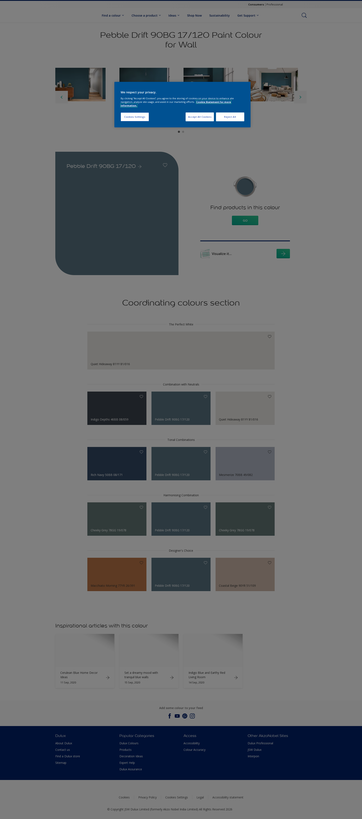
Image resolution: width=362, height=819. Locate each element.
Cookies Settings (134, 116)
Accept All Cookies (199, 116)
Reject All (230, 116)
